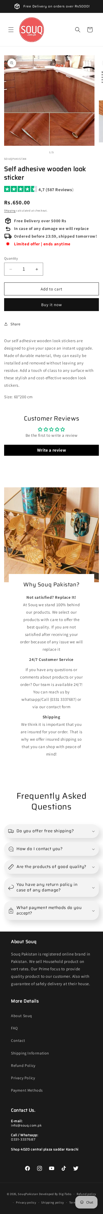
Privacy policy (26, 1202)
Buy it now (51, 304)
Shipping (10, 210)
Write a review (51, 450)
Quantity (11, 258)
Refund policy (86, 1194)
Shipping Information (30, 1053)
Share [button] (15, 324)
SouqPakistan (28, 1194)
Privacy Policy (23, 1077)
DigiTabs (65, 1194)
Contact (18, 1040)
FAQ (14, 1028)
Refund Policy (23, 1065)
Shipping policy (52, 1202)
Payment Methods (27, 1090)
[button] (11, 30)
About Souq (21, 1015)
